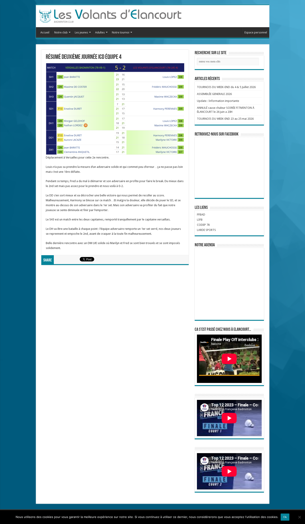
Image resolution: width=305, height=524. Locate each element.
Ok (285, 517)
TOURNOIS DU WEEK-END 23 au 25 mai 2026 (225, 118)
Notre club (61, 32)
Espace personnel (255, 32)
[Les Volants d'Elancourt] (110, 15)
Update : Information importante (218, 101)
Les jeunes (81, 32)
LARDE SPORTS (206, 230)
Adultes (100, 32)
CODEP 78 (203, 224)
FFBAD (201, 214)
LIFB (200, 219)
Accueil (44, 32)
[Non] (299, 517)
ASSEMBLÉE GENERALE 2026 (214, 94)
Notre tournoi (120, 32)
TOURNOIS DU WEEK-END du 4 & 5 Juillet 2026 (226, 87)
